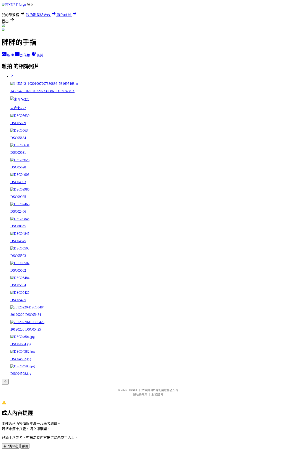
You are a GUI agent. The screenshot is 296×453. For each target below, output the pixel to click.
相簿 (11, 55)
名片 (39, 55)
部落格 (25, 55)
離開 (25, 446)
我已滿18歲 (10, 446)
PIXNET (132, 390)
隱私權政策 (140, 394)
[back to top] (5, 382)
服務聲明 (157, 394)
